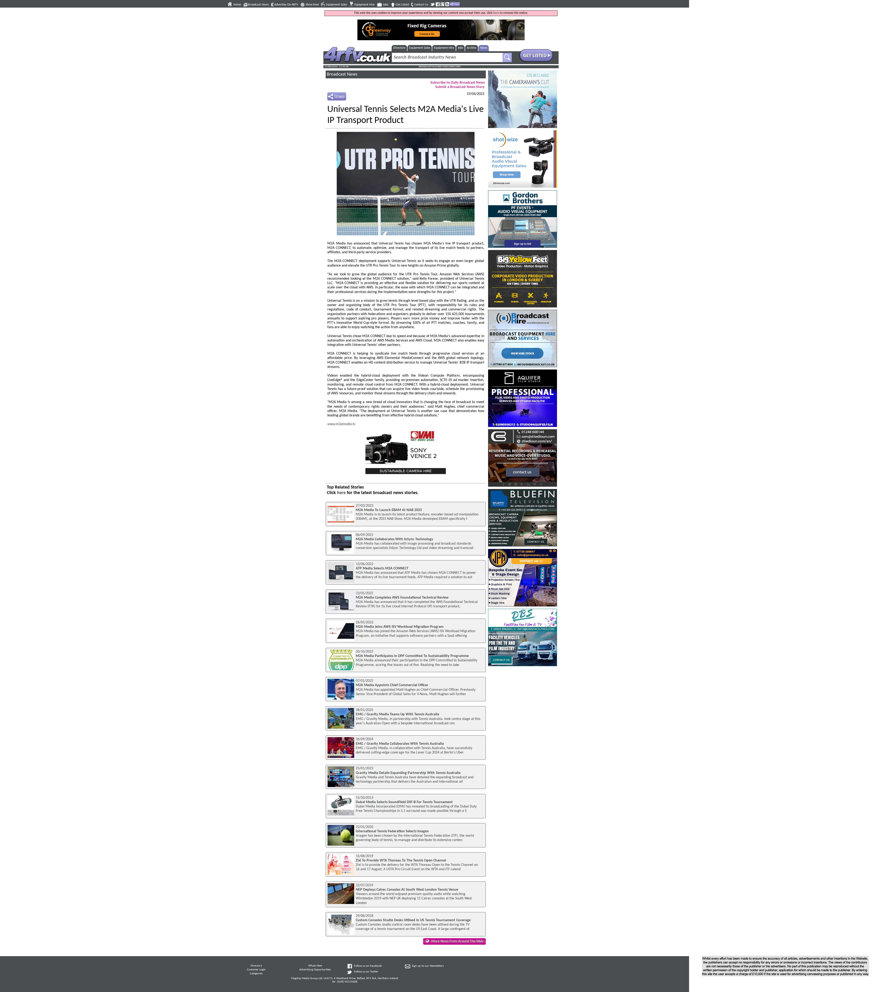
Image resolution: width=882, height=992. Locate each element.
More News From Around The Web (457, 941)
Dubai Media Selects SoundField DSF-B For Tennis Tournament (404, 802)
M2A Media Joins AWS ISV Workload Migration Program (400, 627)
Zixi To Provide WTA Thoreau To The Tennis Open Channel (401, 860)
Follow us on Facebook (368, 966)
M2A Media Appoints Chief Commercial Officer (392, 685)
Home (237, 4)
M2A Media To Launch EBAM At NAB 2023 (389, 510)
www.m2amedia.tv (341, 424)
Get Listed (402, 4)
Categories (256, 973)
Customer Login (256, 969)
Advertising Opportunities (315, 969)
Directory (399, 48)
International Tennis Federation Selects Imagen (392, 831)
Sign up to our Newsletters (428, 966)
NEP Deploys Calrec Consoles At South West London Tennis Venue (407, 890)
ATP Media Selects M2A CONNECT (382, 568)
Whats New (315, 965)
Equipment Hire (364, 4)
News (483, 48)
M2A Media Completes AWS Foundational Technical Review (402, 598)
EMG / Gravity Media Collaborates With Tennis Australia (400, 744)
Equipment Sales (336, 4)
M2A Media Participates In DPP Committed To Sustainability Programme (412, 656)
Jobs (385, 4)
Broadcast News (258, 4)
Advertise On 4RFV (286, 4)
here (496, 13)
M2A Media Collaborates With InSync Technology (394, 539)
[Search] (507, 57)
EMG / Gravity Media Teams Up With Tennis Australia (397, 714)
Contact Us (421, 4)
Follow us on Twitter (366, 971)
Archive (471, 48)
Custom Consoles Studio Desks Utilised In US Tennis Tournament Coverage (413, 920)
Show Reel (312, 4)
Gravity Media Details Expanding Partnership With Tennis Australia (408, 773)
